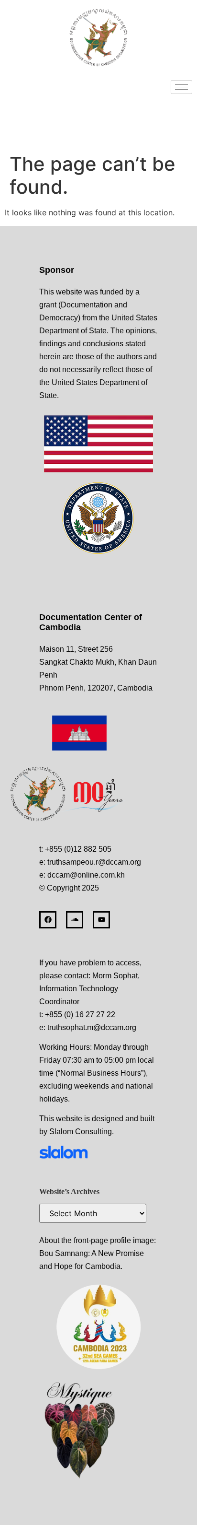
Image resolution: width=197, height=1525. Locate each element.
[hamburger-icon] (181, 87)
